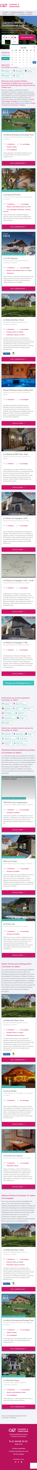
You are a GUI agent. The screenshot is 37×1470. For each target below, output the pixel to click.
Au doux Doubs (9, 1091)
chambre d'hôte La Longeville (12, 260)
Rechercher (27, 37)
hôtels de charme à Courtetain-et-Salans (18, 104)
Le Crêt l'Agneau (10, 258)
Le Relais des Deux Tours (13, 320)
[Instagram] (15, 1462)
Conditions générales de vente (18, 1451)
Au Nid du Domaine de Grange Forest (19, 135)
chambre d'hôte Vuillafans (11, 1382)
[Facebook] (18, 1462)
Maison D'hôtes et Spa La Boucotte (18, 390)
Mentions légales (18, 1454)
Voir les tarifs (17, 423)
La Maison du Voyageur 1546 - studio (18, 580)
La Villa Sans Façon (11, 1380)
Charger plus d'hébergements (17, 683)
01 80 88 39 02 (19, 1441)
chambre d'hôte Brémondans (12, 322)
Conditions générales (18, 1448)
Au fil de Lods (9, 924)
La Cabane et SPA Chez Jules (15, 454)
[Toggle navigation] (35, 3)
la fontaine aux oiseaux (13, 1156)
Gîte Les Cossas (10, 861)
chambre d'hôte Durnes (10, 137)
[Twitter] (21, 1462)
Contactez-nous (18, 1459)
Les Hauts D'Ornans (11, 195)
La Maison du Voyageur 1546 (15, 518)
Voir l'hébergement (18, 163)
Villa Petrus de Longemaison (15, 802)
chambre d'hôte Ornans (10, 197)
